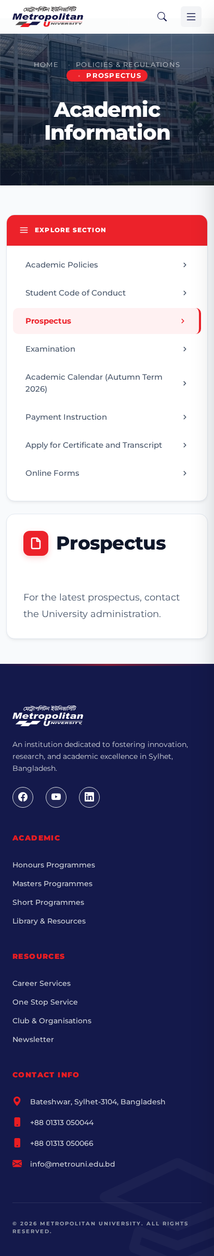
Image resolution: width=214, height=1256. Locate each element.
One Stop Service (45, 1002)
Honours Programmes (53, 865)
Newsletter (33, 1039)
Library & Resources (49, 921)
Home (46, 65)
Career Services (41, 983)
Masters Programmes (52, 883)
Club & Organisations (51, 1020)
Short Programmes (48, 902)
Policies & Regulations (128, 65)
